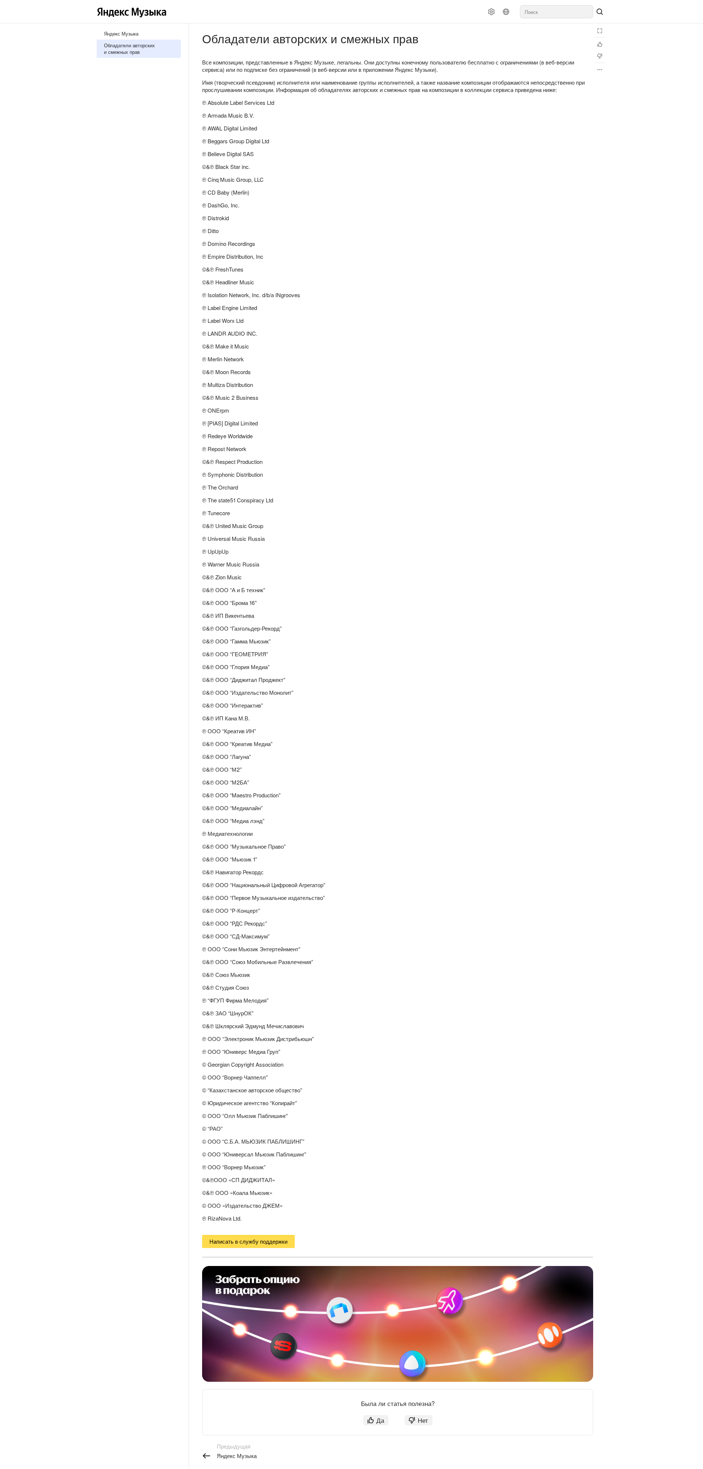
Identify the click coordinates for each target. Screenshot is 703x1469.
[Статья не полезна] (600, 56)
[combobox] (556, 11)
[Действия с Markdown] (600, 69)
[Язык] (506, 11)
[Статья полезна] (600, 44)
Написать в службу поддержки (248, 1241)
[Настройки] (491, 11)
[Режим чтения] (600, 31)
